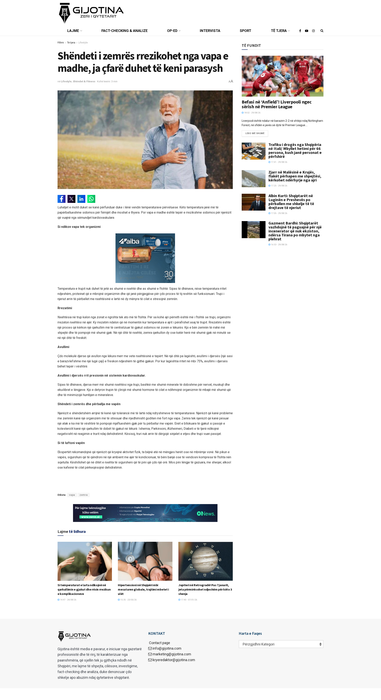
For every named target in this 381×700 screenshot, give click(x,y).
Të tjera (279, 31)
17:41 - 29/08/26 (278, 162)
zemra (84, 495)
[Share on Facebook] (61, 199)
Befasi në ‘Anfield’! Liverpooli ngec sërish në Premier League (276, 104)
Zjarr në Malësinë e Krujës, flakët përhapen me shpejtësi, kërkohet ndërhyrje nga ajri (294, 176)
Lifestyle (83, 42)
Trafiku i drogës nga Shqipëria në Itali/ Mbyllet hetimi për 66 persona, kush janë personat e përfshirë (295, 150)
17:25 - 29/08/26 (278, 185)
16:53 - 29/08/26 (278, 244)
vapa (72, 495)
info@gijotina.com (167, 648)
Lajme (73, 31)
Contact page (159, 643)
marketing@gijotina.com (172, 654)
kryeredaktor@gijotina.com (174, 660)
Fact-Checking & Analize (124, 31)
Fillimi (61, 42)
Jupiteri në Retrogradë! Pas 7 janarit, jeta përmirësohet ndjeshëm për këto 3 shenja (205, 589)
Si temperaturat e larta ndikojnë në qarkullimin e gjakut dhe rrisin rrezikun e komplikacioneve (84, 589)
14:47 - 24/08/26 (67, 599)
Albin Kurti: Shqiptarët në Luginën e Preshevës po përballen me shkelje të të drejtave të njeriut (291, 201)
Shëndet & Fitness (84, 81)
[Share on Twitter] (71, 199)
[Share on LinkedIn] (81, 199)
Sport (245, 31)
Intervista (210, 31)
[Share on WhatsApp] (91, 199)
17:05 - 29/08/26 (278, 213)
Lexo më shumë (254, 133)
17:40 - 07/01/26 (188, 599)
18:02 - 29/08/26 (251, 112)
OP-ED (172, 31)
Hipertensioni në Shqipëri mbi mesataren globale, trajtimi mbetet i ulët (143, 589)
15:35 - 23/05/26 (128, 599)
